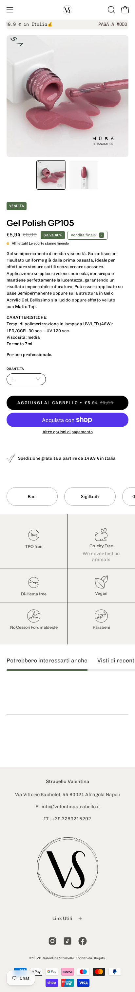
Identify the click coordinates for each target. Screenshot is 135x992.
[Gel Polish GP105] (51, 175)
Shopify (99, 958)
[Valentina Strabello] (67, 10)
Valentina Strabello (58, 958)
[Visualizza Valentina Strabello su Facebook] (82, 941)
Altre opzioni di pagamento (68, 431)
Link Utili (62, 918)
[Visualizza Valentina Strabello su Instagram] (52, 941)
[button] (110, 9)
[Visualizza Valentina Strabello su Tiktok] (67, 941)
